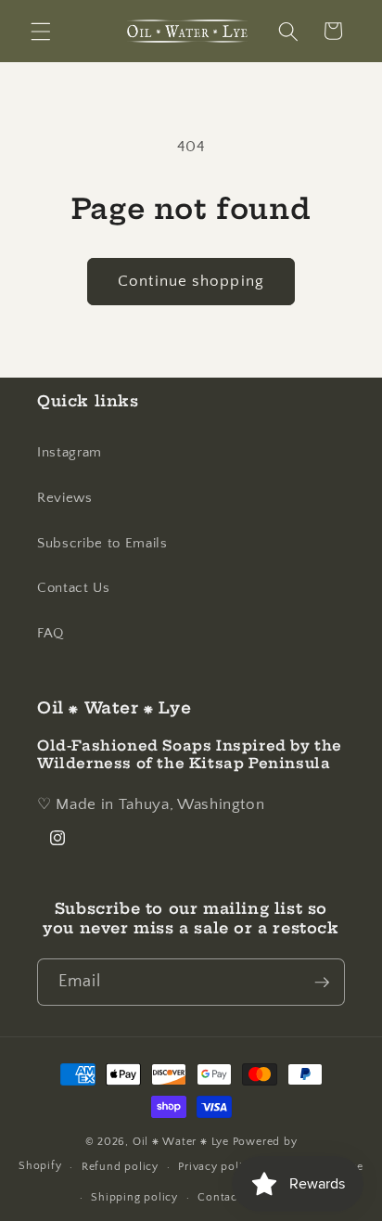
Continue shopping (191, 281)
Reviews (65, 498)
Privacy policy (216, 1167)
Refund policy (120, 1167)
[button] (41, 30)
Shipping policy (134, 1197)
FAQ (50, 633)
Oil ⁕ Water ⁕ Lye (181, 1142)
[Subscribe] (321, 982)
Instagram (69, 452)
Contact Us (73, 588)
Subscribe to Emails (102, 543)
